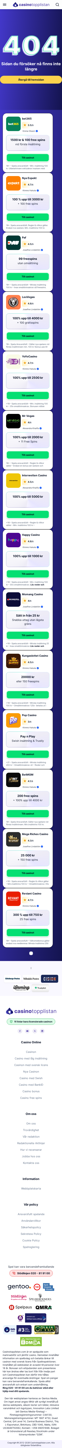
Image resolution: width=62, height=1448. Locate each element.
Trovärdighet (31, 1130)
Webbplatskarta (31, 1188)
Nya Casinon (31, 1071)
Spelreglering (31, 1247)
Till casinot (28, 157)
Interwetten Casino (34, 475)
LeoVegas (28, 297)
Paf (24, 237)
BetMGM (27, 774)
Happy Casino (31, 534)
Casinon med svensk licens (31, 1065)
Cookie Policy (31, 1240)
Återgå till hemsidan (31, 79)
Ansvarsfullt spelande (31, 1214)
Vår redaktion (31, 1136)
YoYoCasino (29, 356)
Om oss (31, 1123)
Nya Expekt (29, 178)
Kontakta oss (31, 1163)
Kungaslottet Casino (35, 655)
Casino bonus (31, 1091)
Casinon (31, 1051)
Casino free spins (31, 1097)
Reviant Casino (31, 893)
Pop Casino (29, 715)
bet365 (27, 118)
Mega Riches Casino (35, 834)
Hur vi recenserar (31, 1149)
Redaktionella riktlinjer (31, 1143)
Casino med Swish (31, 1078)
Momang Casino (32, 594)
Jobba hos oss (31, 1156)
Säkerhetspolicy (31, 1227)
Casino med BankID (31, 1084)
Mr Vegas (28, 416)
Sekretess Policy (31, 1233)
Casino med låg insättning (31, 1058)
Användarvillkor (31, 1220)
